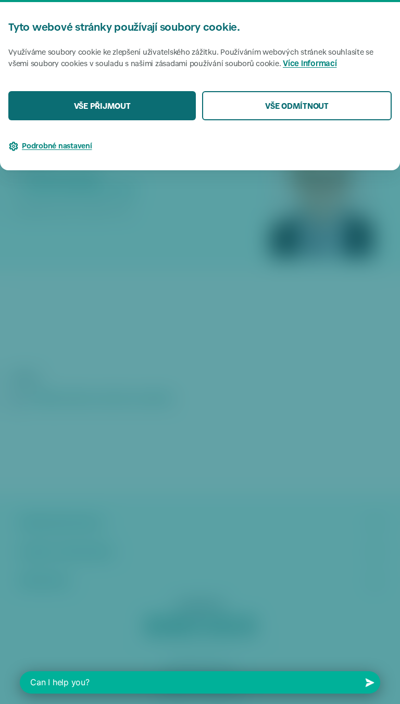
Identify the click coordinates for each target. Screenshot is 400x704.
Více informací (310, 64)
